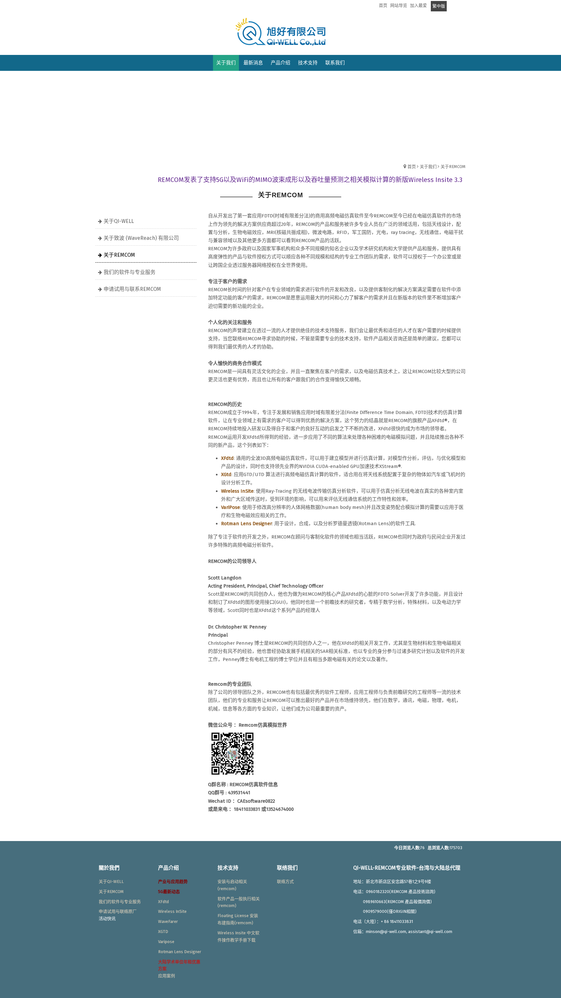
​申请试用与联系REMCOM (132, 289)
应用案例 (166, 975)
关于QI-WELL (119, 221)
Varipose (166, 941)
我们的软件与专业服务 (130, 272)
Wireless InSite (172, 911)
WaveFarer (168, 921)
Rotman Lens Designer (179, 951)
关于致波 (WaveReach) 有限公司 (141, 238)
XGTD (163, 931)
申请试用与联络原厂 (118, 911)
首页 (411, 166)
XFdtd (163, 901)
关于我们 (428, 166)
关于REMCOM (453, 166)
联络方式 (285, 881)
